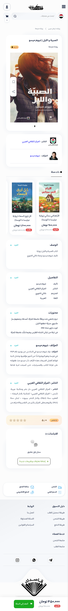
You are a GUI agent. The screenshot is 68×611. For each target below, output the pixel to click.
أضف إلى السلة (22, 604)
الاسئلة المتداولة (27, 519)
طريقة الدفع (59, 525)
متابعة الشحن (59, 540)
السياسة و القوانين (26, 525)
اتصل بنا (30, 513)
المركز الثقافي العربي (31, 141)
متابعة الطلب (59, 546)
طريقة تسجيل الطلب (56, 513)
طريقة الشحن (59, 519)
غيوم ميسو (35, 156)
